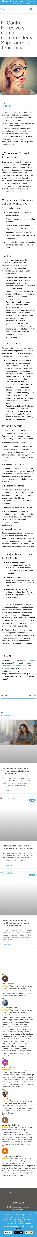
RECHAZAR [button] (18, 1232)
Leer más (19, 1228)
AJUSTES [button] (8, 1232)
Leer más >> (7, 790)
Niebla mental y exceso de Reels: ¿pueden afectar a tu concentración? (16, 770)
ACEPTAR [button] (29, 1232)
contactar (30, 660)
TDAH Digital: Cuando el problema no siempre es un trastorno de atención (16, 923)
